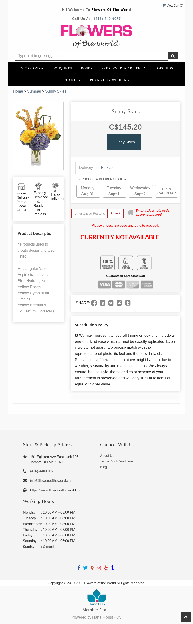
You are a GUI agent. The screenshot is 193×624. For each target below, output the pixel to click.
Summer (34, 91)
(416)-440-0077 (107, 18)
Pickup (107, 168)
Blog (103, 467)
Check (116, 213)
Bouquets (62, 68)
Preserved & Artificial (124, 68)
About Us (107, 456)
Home (18, 91)
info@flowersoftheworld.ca (50, 480)
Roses (86, 68)
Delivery (86, 168)
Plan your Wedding (109, 80)
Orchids (165, 68)
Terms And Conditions (117, 461)
